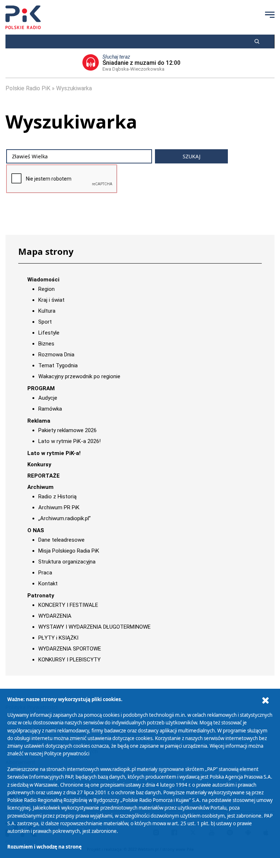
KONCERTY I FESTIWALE (68, 605)
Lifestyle (48, 332)
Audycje (47, 398)
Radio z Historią (57, 496)
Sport (45, 322)
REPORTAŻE (43, 476)
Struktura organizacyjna (67, 561)
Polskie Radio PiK (27, 88)
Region (46, 289)
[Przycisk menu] (270, 14)
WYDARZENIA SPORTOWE (69, 648)
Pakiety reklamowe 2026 (67, 430)
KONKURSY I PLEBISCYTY (69, 659)
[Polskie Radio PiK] (23, 17)
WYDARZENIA (54, 616)
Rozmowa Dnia (56, 354)
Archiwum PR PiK (58, 507)
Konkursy (39, 464)
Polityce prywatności (66, 753)
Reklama (38, 421)
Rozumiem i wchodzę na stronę (44, 846)
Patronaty (40, 595)
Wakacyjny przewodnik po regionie (79, 376)
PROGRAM (41, 388)
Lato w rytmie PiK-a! (54, 453)
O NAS (35, 530)
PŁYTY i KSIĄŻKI (58, 637)
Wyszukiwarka (74, 88)
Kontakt (48, 583)
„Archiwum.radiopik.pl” (64, 518)
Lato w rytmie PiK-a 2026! (69, 441)
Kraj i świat (51, 300)
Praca (45, 572)
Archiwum (40, 487)
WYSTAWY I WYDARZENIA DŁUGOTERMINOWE (94, 627)
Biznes (46, 343)
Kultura (46, 311)
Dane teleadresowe (61, 540)
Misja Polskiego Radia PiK (68, 550)
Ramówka (50, 409)
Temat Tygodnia (58, 365)
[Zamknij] (265, 700)
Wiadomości (43, 279)
